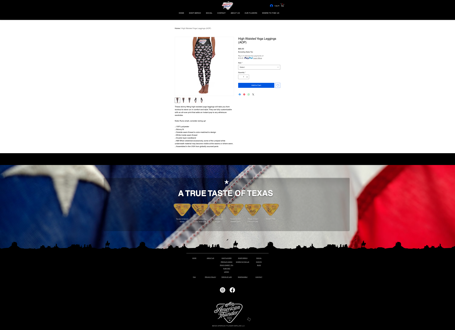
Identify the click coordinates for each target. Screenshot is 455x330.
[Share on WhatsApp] (248, 94)
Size (240, 63)
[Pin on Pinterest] (244, 94)
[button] (283, 5)
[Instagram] (222, 290)
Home (177, 28)
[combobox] (259, 67)
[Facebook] (232, 290)
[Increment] (247, 77)
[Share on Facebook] (239, 94)
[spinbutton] (243, 77)
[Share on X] (253, 94)
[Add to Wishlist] (277, 85)
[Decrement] (240, 77)
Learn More (257, 58)
